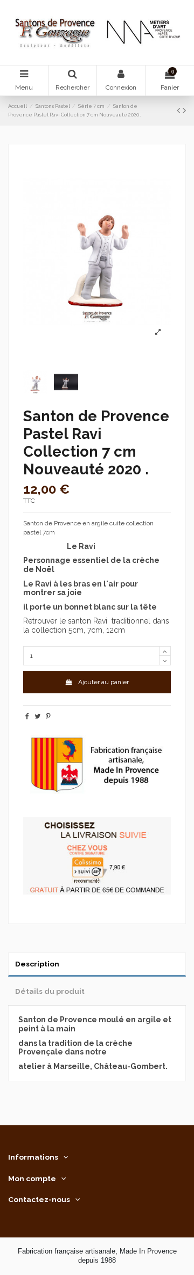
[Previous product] (180, 110)
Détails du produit (50, 991)
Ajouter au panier (103, 682)
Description (37, 963)
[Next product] (184, 110)
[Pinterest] (48, 716)
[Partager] (27, 716)
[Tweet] (37, 716)
